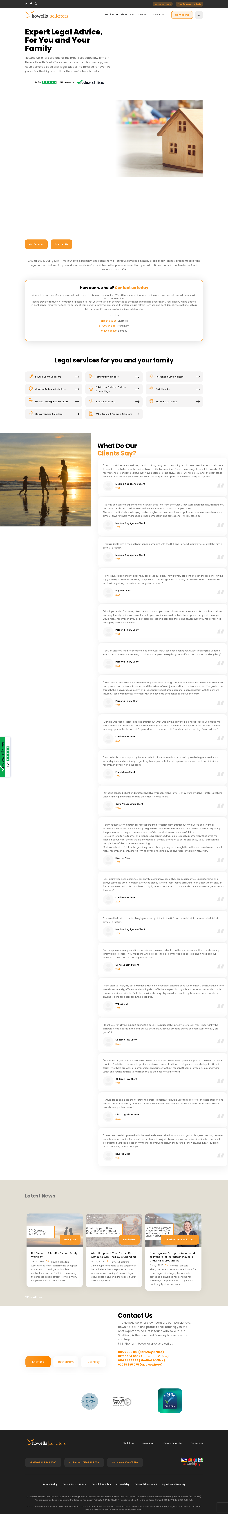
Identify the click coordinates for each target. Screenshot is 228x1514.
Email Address (159, 315)
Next (216, 550)
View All (31, 775)
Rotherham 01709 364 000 (84, 1123)
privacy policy (110, 389)
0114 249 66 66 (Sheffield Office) (141, 839)
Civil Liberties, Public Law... (180, 717)
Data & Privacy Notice (74, 1145)
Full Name (43, 315)
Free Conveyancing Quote (189, 4)
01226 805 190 (109, 433)
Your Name (169, 880)
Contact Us (182, 15)
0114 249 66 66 (108, 423)
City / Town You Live (106, 331)
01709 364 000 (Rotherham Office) (143, 834)
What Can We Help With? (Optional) (54, 347)
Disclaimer (128, 1104)
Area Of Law (44, 331)
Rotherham (66, 1023)
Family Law (70, 717)
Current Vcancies (172, 1104)
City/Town (130, 912)
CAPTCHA (37, 397)
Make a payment (163, 4)
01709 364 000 (107, 428)
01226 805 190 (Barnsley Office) (141, 830)
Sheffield (38, 1023)
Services (110, 14)
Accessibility (122, 1145)
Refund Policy (50, 1145)
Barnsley (94, 1023)
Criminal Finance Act (146, 1145)
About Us (125, 14)
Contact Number (104, 315)
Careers (142, 14)
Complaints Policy (101, 1145)
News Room (159, 14)
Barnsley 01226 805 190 (125, 1123)
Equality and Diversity (173, 1145)
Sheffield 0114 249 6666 (43, 1123)
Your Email (169, 896)
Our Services (36, 243)
